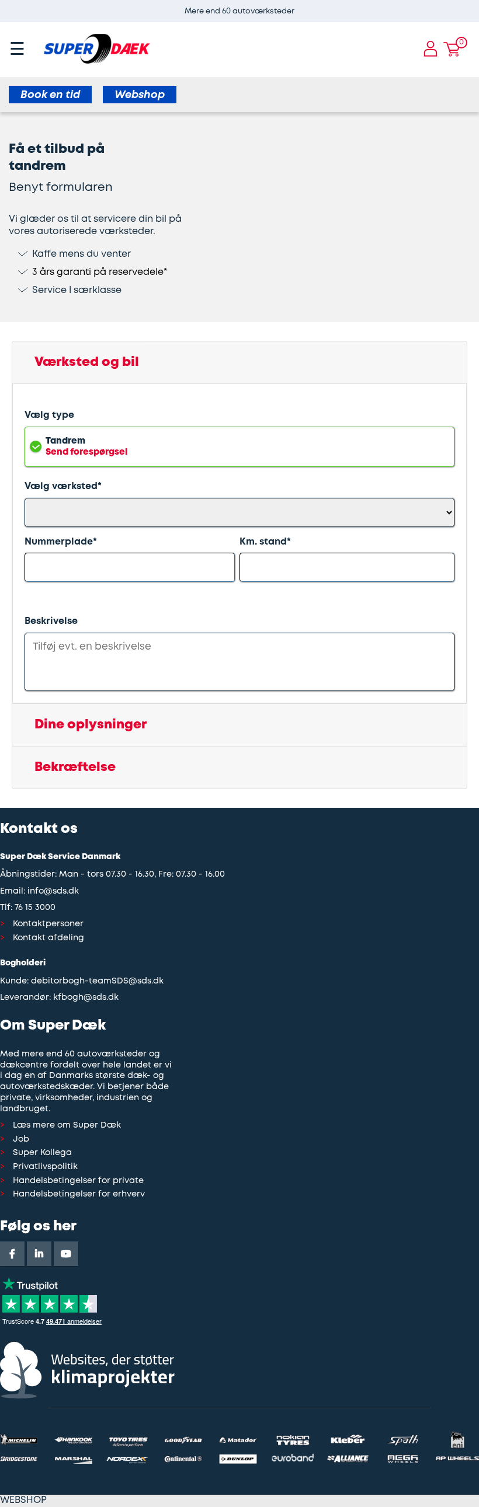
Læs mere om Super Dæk (67, 1125)
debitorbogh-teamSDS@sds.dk (97, 981)
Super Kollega (42, 1153)
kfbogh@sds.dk (86, 998)
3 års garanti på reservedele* (99, 272)
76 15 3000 (35, 908)
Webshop (139, 95)
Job (21, 1139)
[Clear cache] (473, 6)
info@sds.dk (53, 891)
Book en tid (50, 95)
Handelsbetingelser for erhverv (79, 1194)
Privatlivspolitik (45, 1167)
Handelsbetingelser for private (78, 1181)
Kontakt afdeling (48, 938)
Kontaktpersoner (48, 924)
